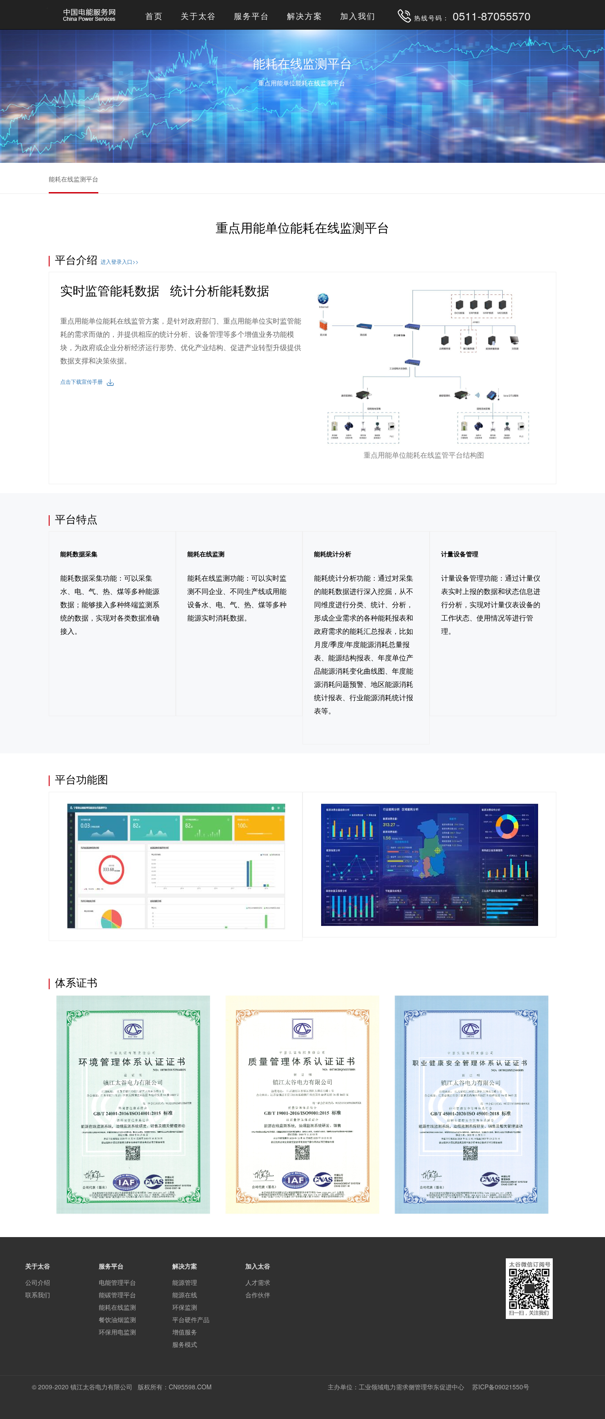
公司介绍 (37, 1282)
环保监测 (184, 1307)
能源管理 (184, 1282)
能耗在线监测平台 (73, 178)
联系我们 (37, 1294)
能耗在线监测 (117, 1307)
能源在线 (184, 1294)
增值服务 (184, 1331)
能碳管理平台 (117, 1294)
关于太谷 (198, 15)
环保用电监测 (117, 1331)
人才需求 (257, 1282)
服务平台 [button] (251, 15)
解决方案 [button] (304, 15)
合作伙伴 (257, 1294)
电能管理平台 (117, 1282)
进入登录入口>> (120, 261)
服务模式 (184, 1344)
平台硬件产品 (190, 1319)
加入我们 (358, 15)
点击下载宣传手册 (83, 381)
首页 (154, 15)
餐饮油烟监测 (117, 1319)
